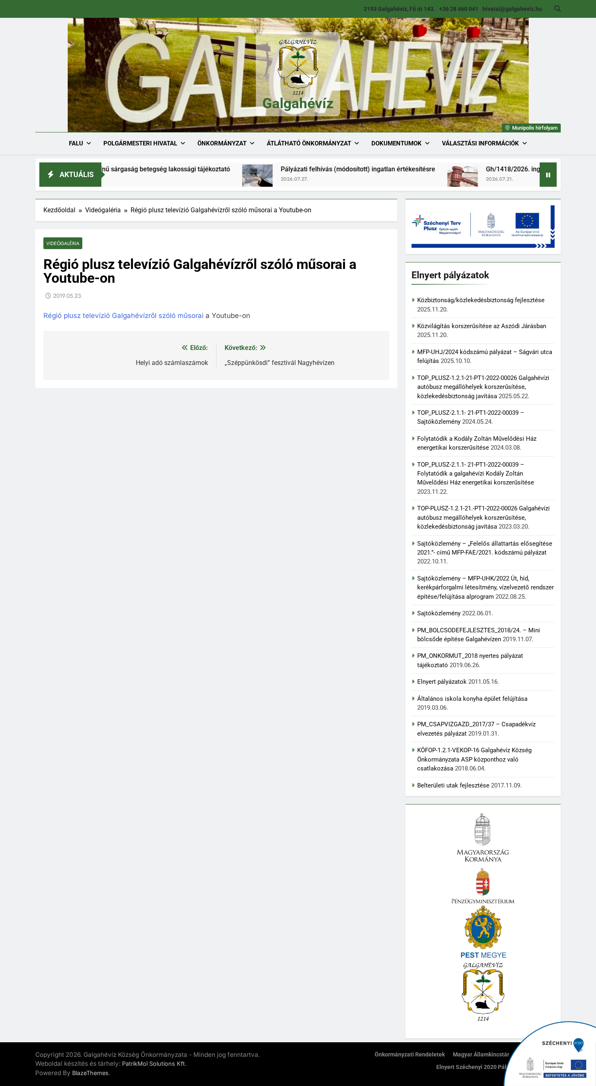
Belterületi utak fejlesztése (453, 785)
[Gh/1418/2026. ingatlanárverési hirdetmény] (422, 179)
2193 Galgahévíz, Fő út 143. (399, 9)
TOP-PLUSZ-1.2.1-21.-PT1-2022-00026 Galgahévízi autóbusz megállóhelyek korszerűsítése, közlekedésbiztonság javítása (483, 517)
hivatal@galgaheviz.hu (512, 9)
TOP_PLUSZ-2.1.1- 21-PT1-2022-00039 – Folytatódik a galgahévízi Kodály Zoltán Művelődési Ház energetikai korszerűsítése (475, 473)
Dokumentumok (396, 143)
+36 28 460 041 (458, 9)
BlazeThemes (90, 1072)
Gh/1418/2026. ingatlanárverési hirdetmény (509, 169)
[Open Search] (557, 8)
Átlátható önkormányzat (309, 143)
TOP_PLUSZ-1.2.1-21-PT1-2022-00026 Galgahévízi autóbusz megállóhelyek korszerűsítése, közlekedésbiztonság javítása (483, 387)
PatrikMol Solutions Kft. (154, 1063)
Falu (76, 143)
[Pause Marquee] (548, 174)
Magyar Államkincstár (481, 1054)
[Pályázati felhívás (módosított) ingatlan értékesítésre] (217, 179)
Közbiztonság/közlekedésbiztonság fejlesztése (481, 300)
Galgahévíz (298, 103)
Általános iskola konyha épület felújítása (472, 698)
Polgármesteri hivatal (140, 143)
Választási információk (480, 143)
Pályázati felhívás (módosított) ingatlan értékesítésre (317, 169)
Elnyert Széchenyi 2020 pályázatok (481, 1067)
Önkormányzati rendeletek (410, 1054)
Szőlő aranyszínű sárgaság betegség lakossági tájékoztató (104, 169)
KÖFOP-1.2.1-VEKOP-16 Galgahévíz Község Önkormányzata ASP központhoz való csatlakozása (474, 759)
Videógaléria (62, 243)
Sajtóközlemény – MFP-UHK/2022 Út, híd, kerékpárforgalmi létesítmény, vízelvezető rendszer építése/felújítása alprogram (485, 587)
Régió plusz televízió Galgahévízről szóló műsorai (123, 316)
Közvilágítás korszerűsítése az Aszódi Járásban (481, 326)
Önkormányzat (222, 143)
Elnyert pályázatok (442, 681)
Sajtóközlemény (439, 613)
